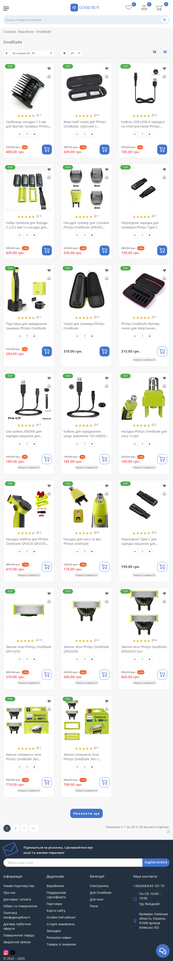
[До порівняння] (49, 76)
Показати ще (86, 813)
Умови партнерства (18, 886)
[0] (144, 8)
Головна (9, 31)
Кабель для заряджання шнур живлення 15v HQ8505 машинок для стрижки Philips (86, 436)
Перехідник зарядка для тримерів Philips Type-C (140, 225)
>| (33, 828)
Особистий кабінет (61, 917)
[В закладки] (49, 68)
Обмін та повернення (20, 906)
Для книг (97, 899)
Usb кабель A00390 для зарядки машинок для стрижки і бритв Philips (24, 436)
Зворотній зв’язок (17, 942)
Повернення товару (18, 935)
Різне (94, 906)
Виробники (55, 886)
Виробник (26, 31)
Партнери (54, 904)
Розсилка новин (59, 937)
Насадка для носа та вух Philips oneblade (82, 541)
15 (40, 640)
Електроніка (99, 886)
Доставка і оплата (17, 899)
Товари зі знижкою (61, 944)
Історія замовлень (61, 924)
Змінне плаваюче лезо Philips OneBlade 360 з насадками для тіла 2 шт (82, 759)
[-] (20, 134)
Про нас (9, 892)
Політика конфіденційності (16, 915)
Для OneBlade (101, 892)
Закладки (54, 931)
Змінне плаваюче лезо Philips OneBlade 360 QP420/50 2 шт (23, 759)
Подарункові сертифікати (56, 894)
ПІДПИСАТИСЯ (156, 862)
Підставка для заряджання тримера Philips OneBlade (26, 326)
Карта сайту (56, 910)
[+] (34, 134)
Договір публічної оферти (17, 926)
